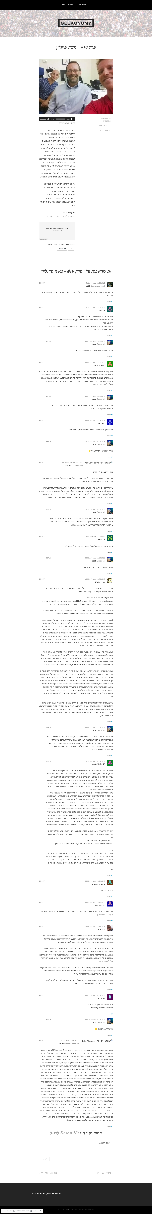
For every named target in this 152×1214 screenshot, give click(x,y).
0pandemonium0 (98, 286)
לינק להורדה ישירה (67, 123)
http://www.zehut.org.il (104, 915)
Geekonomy (76, 23)
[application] (57, 119)
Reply (42, 283)
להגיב (45, 1159)
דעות (63, 5)
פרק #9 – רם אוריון (104, 1173)
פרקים (70, 5)
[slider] (43, 119)
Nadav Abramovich (71, 1044)
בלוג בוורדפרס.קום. (88, 1210)
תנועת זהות (100, 905)
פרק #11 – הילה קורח (49, 1173)
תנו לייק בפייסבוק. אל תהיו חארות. (46, 1194)
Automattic (61, 1210)
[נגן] (72, 119)
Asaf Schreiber (76, 466)
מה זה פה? (82, 5)
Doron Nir (102, 125)
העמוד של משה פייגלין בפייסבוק (61, 216)
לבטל (54, 1133)
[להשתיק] (48, 119)
